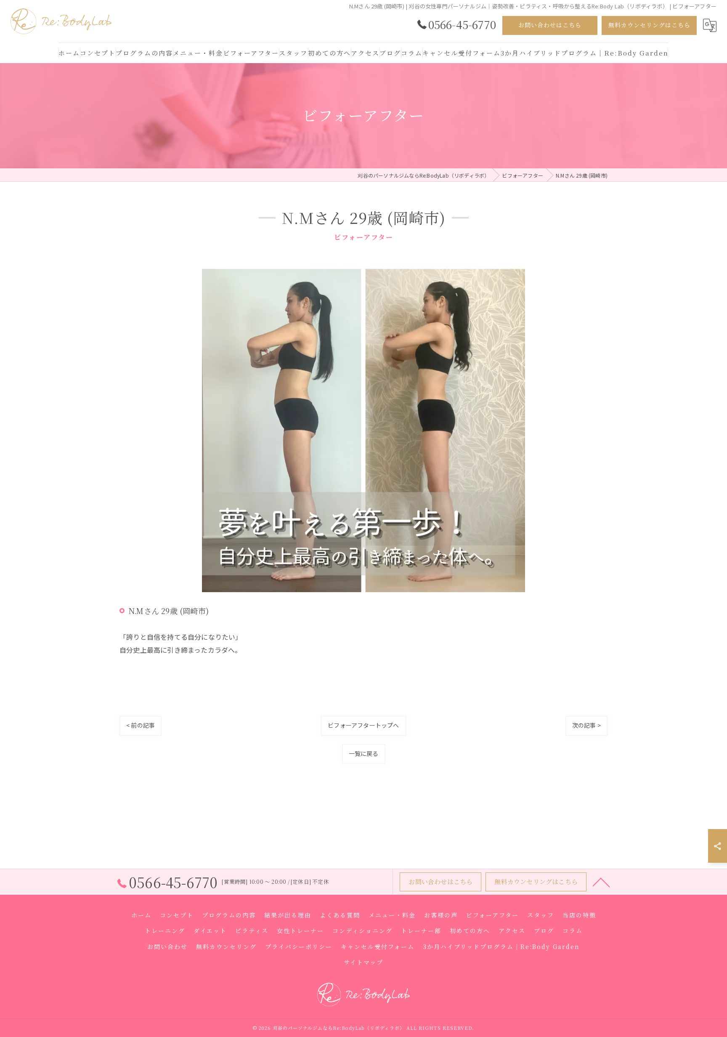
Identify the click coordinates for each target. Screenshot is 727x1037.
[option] (363, 430)
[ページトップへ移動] (601, 881)
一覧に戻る (364, 753)
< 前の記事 (140, 725)
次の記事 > (586, 725)
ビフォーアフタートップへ (363, 725)
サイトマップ (363, 962)
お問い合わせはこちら (549, 25)
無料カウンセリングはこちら (649, 25)
